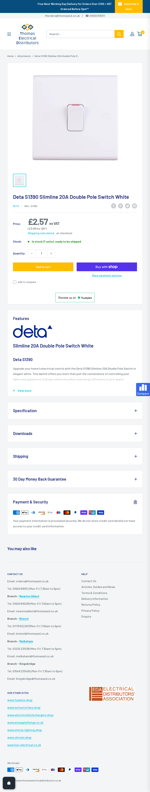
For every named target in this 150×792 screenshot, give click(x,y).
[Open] (9, 783)
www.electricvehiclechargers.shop (30, 715)
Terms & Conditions (94, 593)
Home (10, 55)
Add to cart (43, 267)
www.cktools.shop (19, 737)
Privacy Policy (90, 610)
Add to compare (27, 281)
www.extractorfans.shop (23, 707)
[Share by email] (134, 205)
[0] (139, 34)
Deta (16, 206)
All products (24, 55)
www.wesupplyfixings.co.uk (25, 722)
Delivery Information (94, 598)
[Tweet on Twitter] (127, 205)
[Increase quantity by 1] (51, 253)
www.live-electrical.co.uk (24, 745)
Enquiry (86, 616)
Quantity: (19, 253)
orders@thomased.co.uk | (67, 15)
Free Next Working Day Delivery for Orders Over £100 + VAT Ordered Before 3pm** (75, 6)
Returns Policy (90, 604)
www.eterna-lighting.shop (24, 730)
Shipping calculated (41, 233)
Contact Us (88, 581)
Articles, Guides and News (98, 586)
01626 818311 (97, 15)
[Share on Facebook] (113, 205)
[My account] (132, 34)
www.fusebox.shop (19, 700)
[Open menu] (9, 34)
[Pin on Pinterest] (120, 205)
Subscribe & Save (131, 6)
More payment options (107, 275)
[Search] (119, 34)
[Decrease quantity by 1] (32, 253)
